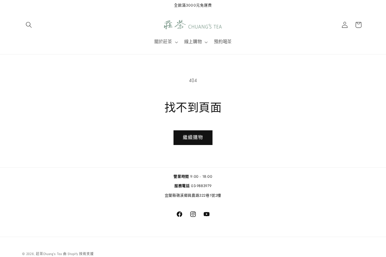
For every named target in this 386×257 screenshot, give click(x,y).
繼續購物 (193, 137)
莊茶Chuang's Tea (49, 254)
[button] (29, 25)
